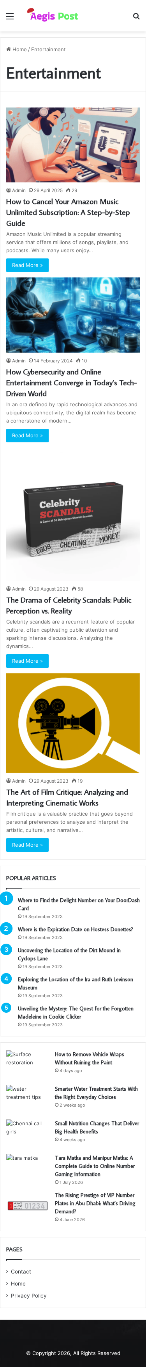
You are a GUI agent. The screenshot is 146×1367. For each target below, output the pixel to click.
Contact (21, 1271)
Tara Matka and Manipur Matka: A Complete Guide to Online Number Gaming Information (95, 1166)
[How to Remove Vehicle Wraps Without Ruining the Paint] (27, 1064)
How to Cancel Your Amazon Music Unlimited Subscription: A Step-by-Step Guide (68, 212)
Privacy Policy (29, 1295)
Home (19, 49)
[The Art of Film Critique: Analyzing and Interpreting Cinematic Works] (73, 723)
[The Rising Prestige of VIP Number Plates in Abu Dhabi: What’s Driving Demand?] (27, 1205)
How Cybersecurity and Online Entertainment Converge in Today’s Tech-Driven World (71, 382)
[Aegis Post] (50, 15)
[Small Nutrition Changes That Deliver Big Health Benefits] (27, 1134)
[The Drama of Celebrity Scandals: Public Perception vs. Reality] (73, 514)
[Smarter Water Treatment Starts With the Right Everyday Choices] (27, 1099)
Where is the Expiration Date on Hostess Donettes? (75, 929)
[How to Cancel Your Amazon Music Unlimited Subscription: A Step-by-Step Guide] (73, 144)
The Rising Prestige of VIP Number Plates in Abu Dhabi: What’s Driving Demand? (95, 1203)
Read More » (27, 265)
